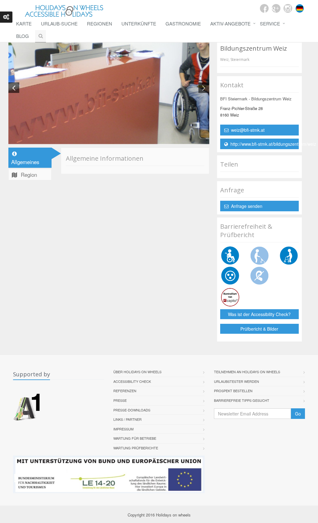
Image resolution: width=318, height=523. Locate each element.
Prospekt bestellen (233, 390)
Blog (22, 36)
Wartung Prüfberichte (135, 447)
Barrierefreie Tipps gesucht (241, 400)
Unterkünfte (138, 23)
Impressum (123, 428)
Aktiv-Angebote (230, 23)
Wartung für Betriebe (134, 438)
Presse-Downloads (131, 409)
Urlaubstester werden (236, 381)
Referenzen (124, 390)
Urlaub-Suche (59, 23)
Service (270, 23)
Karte (24, 23)
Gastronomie (183, 23)
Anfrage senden (245, 206)
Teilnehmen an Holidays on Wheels (247, 371)
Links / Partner (127, 419)
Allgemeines (25, 162)
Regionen (99, 23)
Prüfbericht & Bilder (259, 329)
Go (298, 414)
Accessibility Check (132, 381)
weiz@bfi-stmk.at (247, 130)
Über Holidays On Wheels (137, 371)
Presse (120, 400)
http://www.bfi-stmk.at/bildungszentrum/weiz (263, 144)
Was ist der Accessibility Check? (259, 314)
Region (28, 174)
